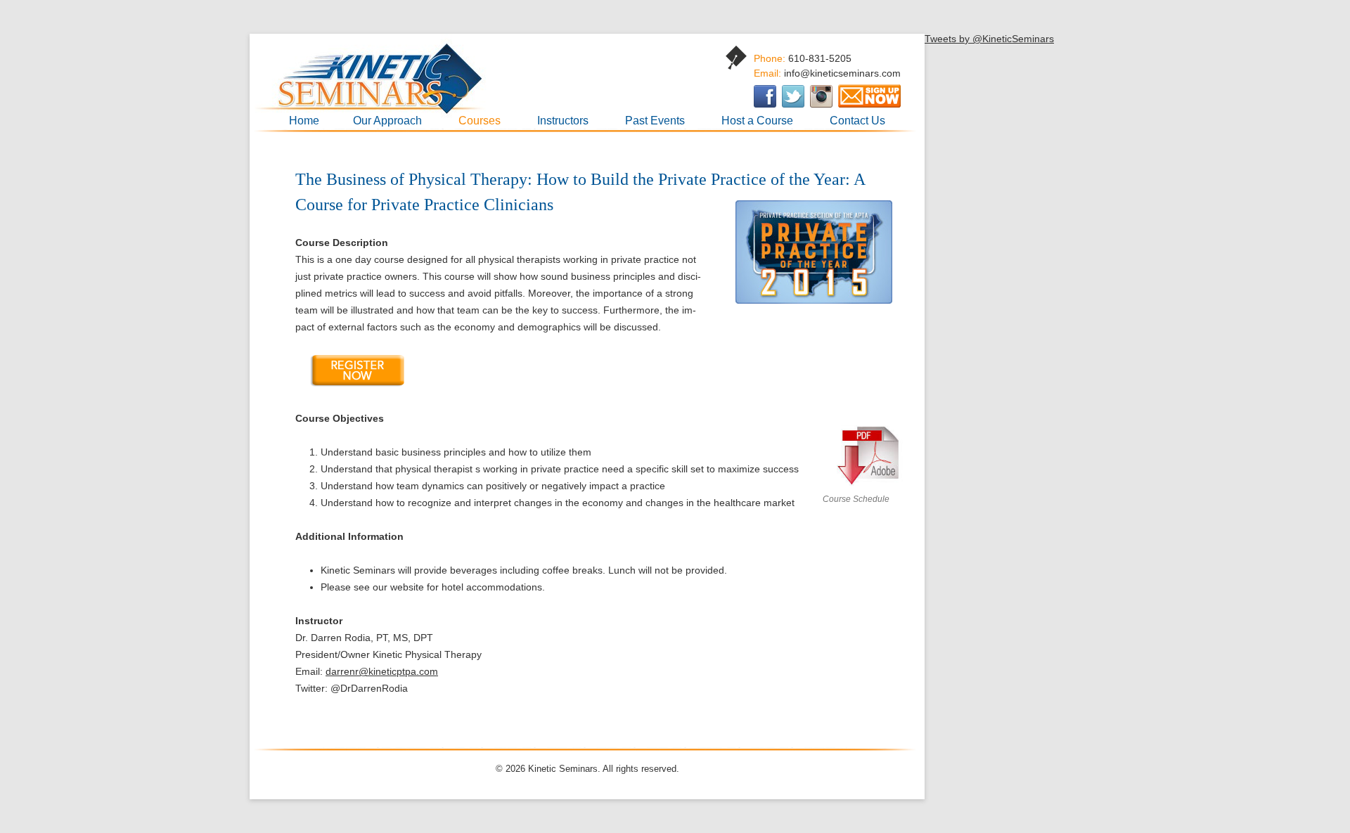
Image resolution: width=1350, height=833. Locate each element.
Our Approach (387, 121)
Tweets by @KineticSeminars (989, 38)
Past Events (655, 121)
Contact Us (857, 121)
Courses (479, 121)
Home (304, 121)
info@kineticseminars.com (842, 73)
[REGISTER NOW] (356, 384)
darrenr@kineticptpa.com (382, 671)
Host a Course (757, 121)
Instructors (563, 121)
